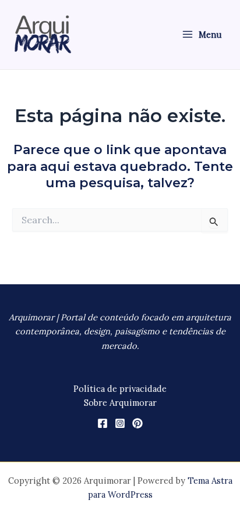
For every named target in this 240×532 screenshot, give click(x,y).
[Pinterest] (137, 423)
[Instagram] (120, 423)
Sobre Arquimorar (120, 402)
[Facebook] (102, 423)
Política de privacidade (120, 388)
